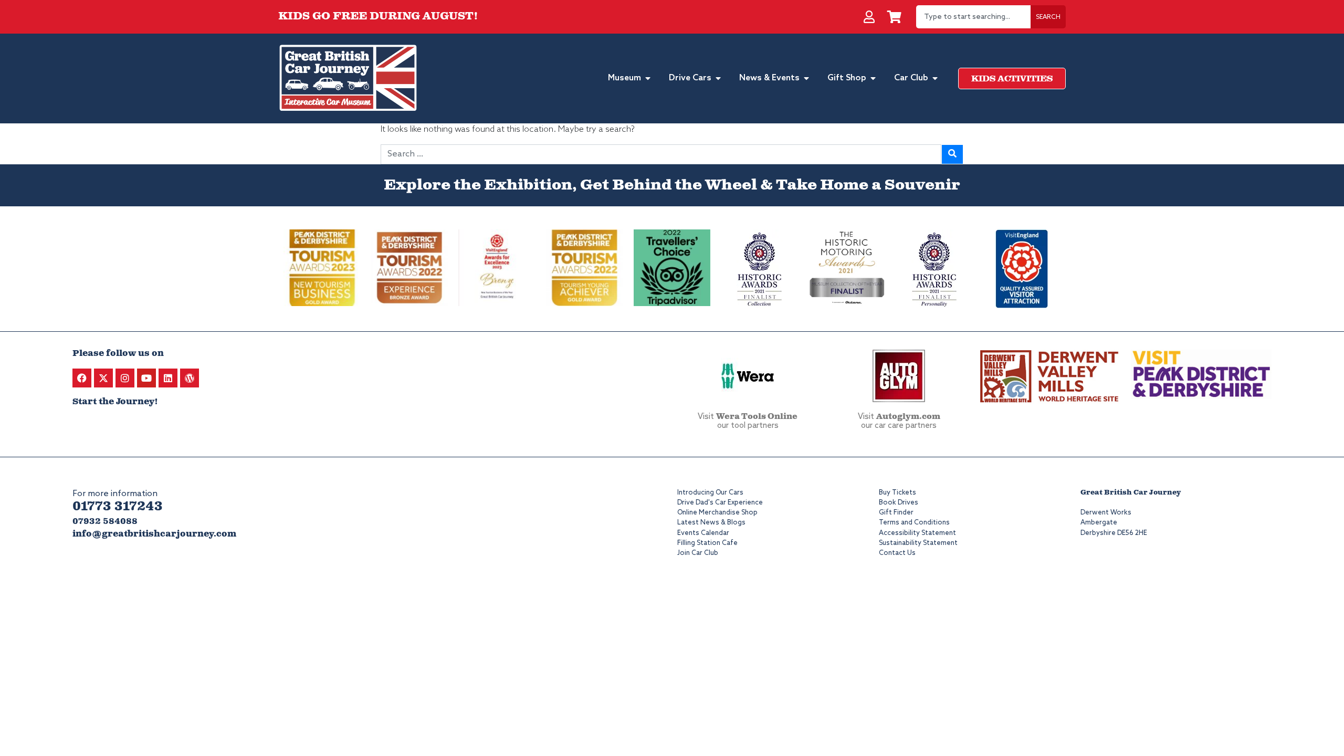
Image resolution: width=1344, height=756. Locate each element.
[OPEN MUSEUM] (648, 78)
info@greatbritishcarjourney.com (154, 534)
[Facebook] (81, 378)
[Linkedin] (168, 378)
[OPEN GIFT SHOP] (873, 78)
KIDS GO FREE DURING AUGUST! (378, 16)
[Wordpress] (189, 378)
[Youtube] (146, 378)
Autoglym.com (908, 417)
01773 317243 (117, 506)
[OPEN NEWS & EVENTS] (806, 78)
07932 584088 (105, 521)
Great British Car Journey (1130, 492)
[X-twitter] (103, 378)
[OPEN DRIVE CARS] (718, 78)
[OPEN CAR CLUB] (935, 78)
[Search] (952, 154)
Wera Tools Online (756, 417)
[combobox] (973, 16)
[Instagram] (125, 378)
